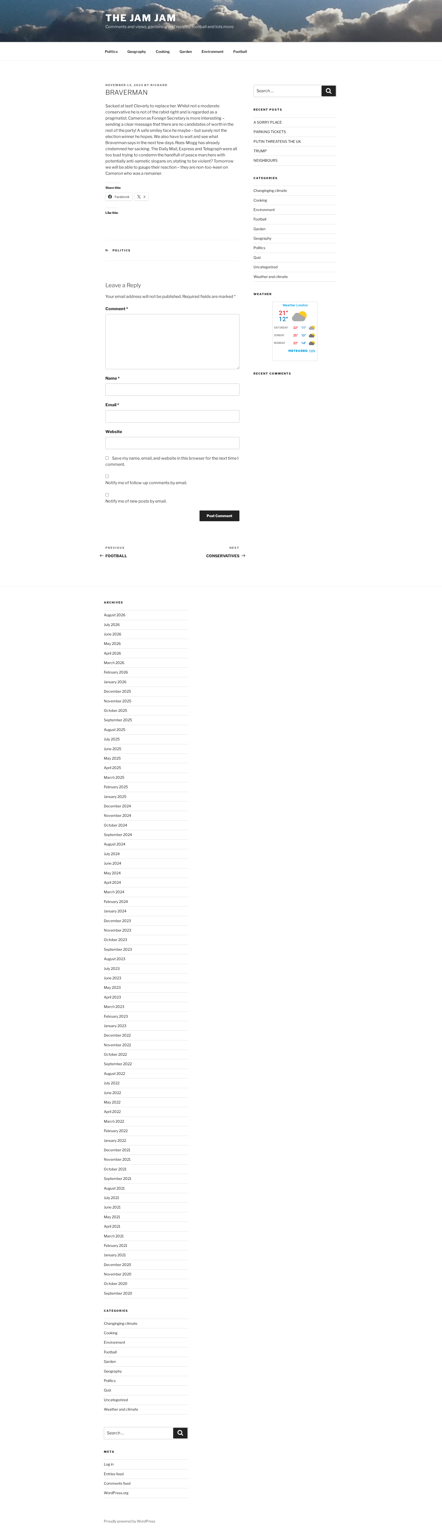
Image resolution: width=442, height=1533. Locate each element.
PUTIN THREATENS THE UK (277, 141)
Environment (213, 51)
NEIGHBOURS (265, 160)
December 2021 (117, 1150)
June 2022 (112, 1092)
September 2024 (118, 834)
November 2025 (117, 701)
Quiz (257, 257)
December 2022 (117, 1035)
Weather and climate (270, 276)
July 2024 (112, 854)
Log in (109, 1464)
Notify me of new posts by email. (136, 501)
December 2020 (117, 1264)
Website (113, 431)
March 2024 (114, 892)
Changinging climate (270, 190)
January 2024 (115, 911)
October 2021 (115, 1169)
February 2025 (116, 787)
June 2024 (112, 863)
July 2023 (112, 968)
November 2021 (117, 1159)
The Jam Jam (140, 18)
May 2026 (112, 643)
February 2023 (116, 1016)
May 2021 (112, 1217)
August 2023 (114, 959)
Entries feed (114, 1474)
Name (112, 378)
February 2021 (115, 1245)
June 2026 (112, 634)
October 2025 (115, 710)
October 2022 (115, 1054)
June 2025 (112, 749)
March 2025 (114, 777)
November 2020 (117, 1274)
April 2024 (112, 882)
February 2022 (116, 1131)
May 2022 (112, 1102)
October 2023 (115, 939)
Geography (136, 51)
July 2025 (112, 739)
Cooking (163, 51)
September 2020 (118, 1293)
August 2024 (114, 844)
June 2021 (112, 1207)
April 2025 (112, 767)
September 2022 (118, 1064)
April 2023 (112, 997)
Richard (159, 85)
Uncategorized (265, 267)
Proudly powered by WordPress (129, 1521)
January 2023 (115, 1026)
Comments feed (117, 1483)
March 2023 (114, 1006)
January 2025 (115, 796)
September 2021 (117, 1178)
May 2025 (112, 758)
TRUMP (260, 151)
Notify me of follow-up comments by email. (146, 482)
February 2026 (116, 672)
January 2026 (115, 682)
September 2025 (118, 720)
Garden (186, 51)
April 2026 (112, 653)
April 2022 (112, 1111)
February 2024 (116, 901)
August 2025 (114, 729)
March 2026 (114, 662)
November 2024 (117, 815)
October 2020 (115, 1283)
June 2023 (112, 978)
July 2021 (111, 1197)
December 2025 (117, 691)
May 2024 (112, 873)
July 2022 (111, 1083)
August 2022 (114, 1073)
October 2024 (115, 825)
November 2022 (117, 1045)
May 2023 (112, 987)
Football (240, 51)
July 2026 (112, 624)
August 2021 (114, 1188)
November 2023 (117, 930)
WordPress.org (116, 1493)
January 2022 (115, 1140)
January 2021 (115, 1255)
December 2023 (117, 921)
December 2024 (117, 806)
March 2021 (114, 1236)
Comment (116, 308)
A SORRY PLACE (267, 122)
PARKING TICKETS (269, 132)
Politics (111, 51)
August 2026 (114, 615)
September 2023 (118, 949)
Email (112, 404)
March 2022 (114, 1121)
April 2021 (112, 1226)
